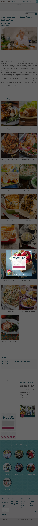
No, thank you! (19, 269)
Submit (19, 266)
